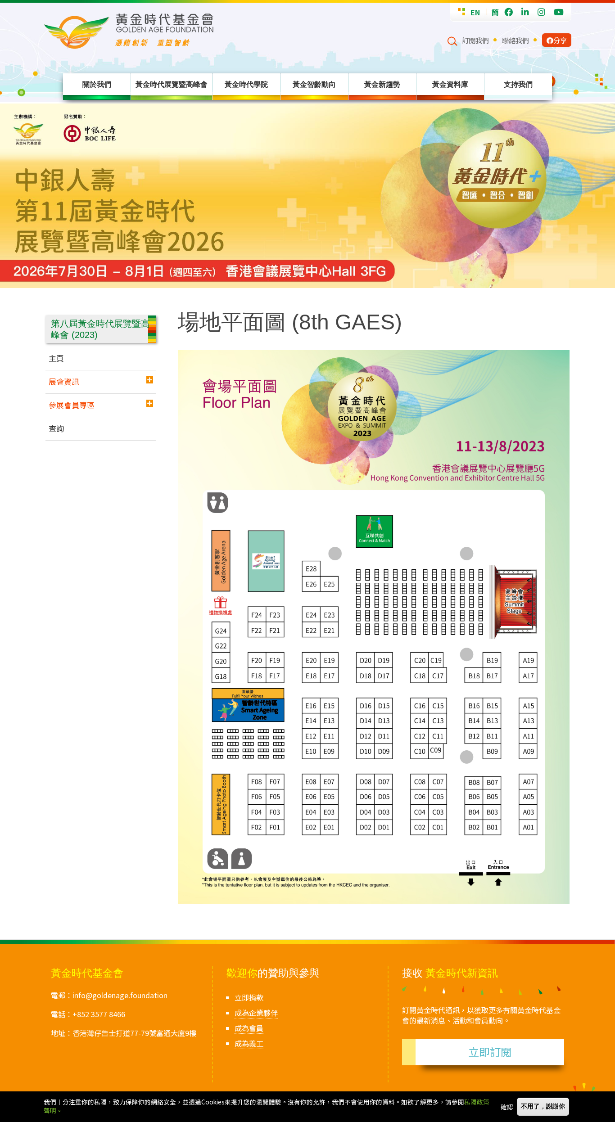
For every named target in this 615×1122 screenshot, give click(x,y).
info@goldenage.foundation (119, 995)
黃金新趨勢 (382, 84)
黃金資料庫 (450, 84)
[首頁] (245, 31)
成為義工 (249, 1043)
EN (475, 12)
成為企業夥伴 (256, 1012)
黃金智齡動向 (314, 84)
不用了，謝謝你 (543, 1106)
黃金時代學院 (246, 84)
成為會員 (249, 1028)
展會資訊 (64, 381)
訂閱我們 (475, 40)
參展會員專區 (72, 404)
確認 (507, 1106)
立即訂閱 (489, 1051)
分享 (560, 40)
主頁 (56, 358)
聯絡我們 (515, 40)
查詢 (56, 428)
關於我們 (96, 84)
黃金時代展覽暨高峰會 (172, 84)
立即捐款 (249, 997)
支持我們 (518, 84)
